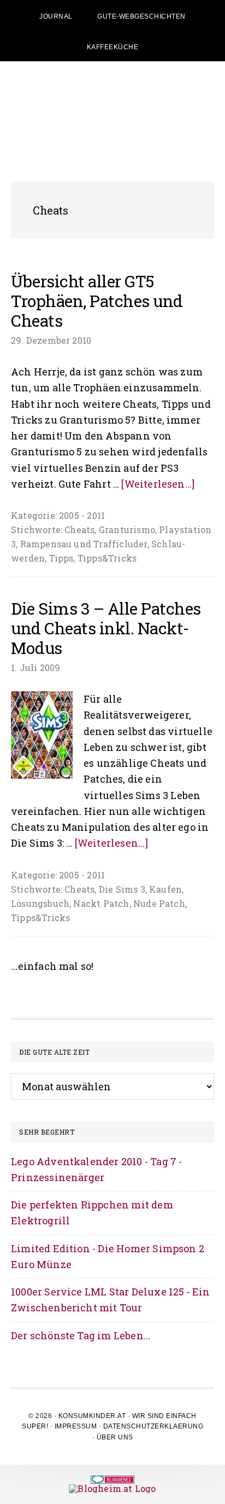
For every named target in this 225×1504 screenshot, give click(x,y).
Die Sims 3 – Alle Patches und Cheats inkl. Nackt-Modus (106, 628)
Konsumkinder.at (92, 1416)
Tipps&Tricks (107, 558)
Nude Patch (159, 903)
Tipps (61, 558)
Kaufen (165, 889)
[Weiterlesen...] (157, 483)
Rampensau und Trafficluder (83, 543)
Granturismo (127, 529)
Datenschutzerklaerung (153, 1426)
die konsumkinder (112, 105)
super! (35, 1426)
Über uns (115, 1437)
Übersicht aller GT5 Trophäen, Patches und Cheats (97, 300)
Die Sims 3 (122, 889)
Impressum (76, 1426)
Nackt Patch (101, 903)
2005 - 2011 (82, 515)
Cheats (79, 529)
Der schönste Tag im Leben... (80, 1335)
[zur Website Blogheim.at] (112, 1488)
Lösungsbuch (40, 903)
